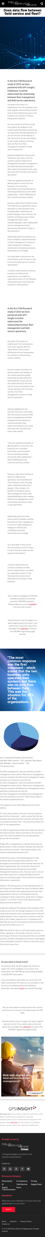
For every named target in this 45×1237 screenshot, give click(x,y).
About (4, 1221)
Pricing (34, 1181)
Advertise (13, 1221)
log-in (22, 988)
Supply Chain (36, 1184)
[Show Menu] (3, 3)
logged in (33, 604)
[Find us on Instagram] (16, 1169)
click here (24, 629)
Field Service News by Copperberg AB (19, 1229)
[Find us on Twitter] (4, 1169)
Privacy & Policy (25, 1221)
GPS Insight (14, 1122)
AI (3, 1184)
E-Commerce (21, 1181)
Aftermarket (7, 1181)
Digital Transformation (8, 1189)
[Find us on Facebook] (22, 1169)
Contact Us (6, 1224)
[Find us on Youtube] (28, 1169)
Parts (18, 1188)
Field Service (21, 1184)
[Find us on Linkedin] (10, 1169)
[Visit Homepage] (22, 3)
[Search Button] (42, 3)
